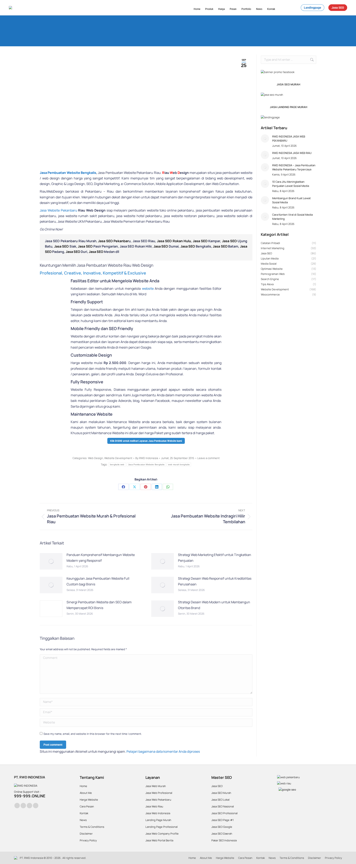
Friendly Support (87, 302)
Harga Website (89, 799)
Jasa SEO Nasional (222, 806)
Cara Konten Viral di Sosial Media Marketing (292, 217)
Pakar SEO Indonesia (224, 840)
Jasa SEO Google (221, 827)
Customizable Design (91, 355)
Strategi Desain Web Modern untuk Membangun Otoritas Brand (214, 605)
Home (83, 786)
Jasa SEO (200, 241)
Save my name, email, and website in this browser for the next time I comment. (92, 734)
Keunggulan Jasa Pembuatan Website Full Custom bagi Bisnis (98, 581)
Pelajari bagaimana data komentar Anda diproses (163, 751)
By (146, 458)
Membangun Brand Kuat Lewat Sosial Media (291, 200)
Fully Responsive (87, 382)
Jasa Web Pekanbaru (158, 799)
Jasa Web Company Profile (162, 833)
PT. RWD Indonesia (31, 858)
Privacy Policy (88, 840)
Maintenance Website (91, 414)
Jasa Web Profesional (158, 793)
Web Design (95, 458)
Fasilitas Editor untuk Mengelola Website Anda (115, 281)
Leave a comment (208, 458)
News (83, 820)
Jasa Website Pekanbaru (58, 210)
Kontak (84, 813)
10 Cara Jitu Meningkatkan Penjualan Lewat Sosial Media (290, 184)
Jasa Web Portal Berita (159, 840)
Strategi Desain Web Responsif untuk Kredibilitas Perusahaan (214, 581)
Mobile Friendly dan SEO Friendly (102, 328)
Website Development (118, 458)
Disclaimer (86, 833)
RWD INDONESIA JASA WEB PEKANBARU (288, 138)
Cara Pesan (87, 806)
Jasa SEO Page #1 (222, 820)
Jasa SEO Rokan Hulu (174, 241)
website (148, 288)
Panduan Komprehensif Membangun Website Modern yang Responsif (101, 557)
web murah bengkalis (179, 464)
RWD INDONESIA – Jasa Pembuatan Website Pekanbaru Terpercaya (293, 167)
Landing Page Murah (158, 820)
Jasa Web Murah (155, 786)
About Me (86, 793)
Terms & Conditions (92, 827)
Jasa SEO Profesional (224, 813)
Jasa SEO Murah (221, 793)
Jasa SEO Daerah (221, 833)
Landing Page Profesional (161, 827)
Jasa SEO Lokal (220, 799)
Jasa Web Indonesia (157, 813)
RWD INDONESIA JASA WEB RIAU (292, 153)
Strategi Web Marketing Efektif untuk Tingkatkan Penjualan (214, 557)
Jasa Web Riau (154, 806)
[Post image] (51, 561)
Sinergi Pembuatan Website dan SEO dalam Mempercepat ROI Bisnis (99, 605)
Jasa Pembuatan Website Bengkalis (68, 172)
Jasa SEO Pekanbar (113, 241)
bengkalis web (117, 464)
